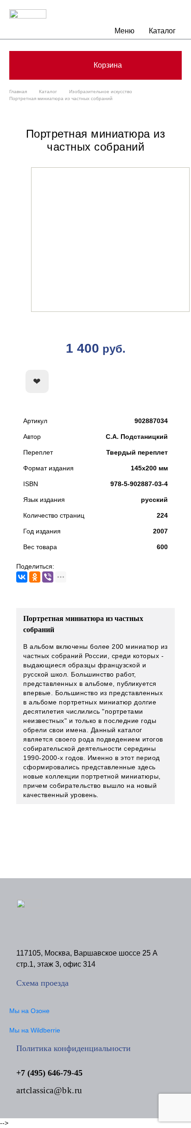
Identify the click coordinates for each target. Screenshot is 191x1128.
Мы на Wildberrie (34, 1030)
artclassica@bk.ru (49, 1090)
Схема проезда (42, 983)
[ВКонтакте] (21, 577)
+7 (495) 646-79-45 (49, 1072)
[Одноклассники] (34, 577)
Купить (133, 382)
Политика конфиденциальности (73, 1048)
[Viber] (47, 577)
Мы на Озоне (29, 1010)
